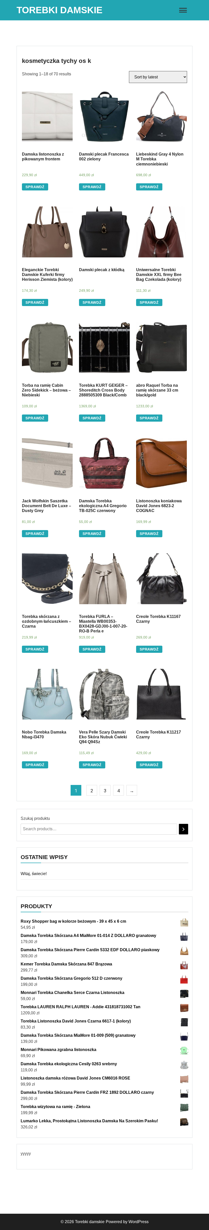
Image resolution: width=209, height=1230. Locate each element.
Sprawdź (35, 187)
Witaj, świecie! (34, 874)
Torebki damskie (59, 10)
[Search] (183, 829)
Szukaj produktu (35, 818)
